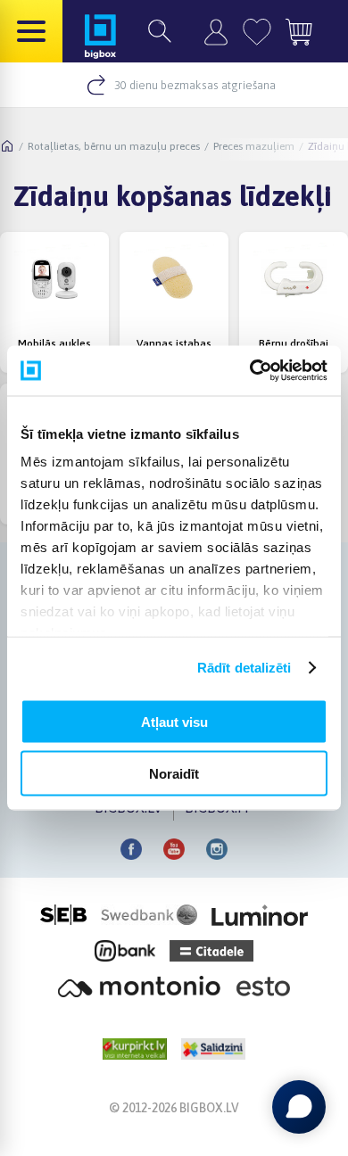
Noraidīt (174, 773)
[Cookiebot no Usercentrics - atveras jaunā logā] (250, 371)
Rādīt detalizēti (244, 667)
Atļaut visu (174, 721)
